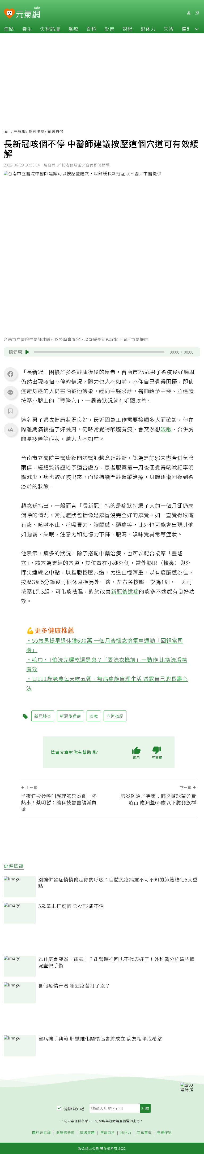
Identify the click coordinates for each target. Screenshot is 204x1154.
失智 (169, 28)
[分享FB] (10, 373)
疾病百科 (107, 1133)
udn (7, 131)
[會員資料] (188, 13)
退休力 (148, 28)
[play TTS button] (27, 352)
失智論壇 (50, 28)
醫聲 (187, 28)
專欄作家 (164, 1133)
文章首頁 (144, 1133)
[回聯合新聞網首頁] (9, 13)
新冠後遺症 (125, 591)
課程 (127, 28)
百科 (91, 28)
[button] (196, 28)
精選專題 (87, 1133)
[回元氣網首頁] (28, 13)
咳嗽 (166, 429)
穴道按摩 (115, 716)
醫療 (73, 28)
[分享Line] (10, 392)
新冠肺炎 (37, 131)
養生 (27, 28)
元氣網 (20, 131)
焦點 (9, 28)
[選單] (197, 13)
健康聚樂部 (65, 1133)
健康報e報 (73, 1108)
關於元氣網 (41, 1133)
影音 (109, 28)
